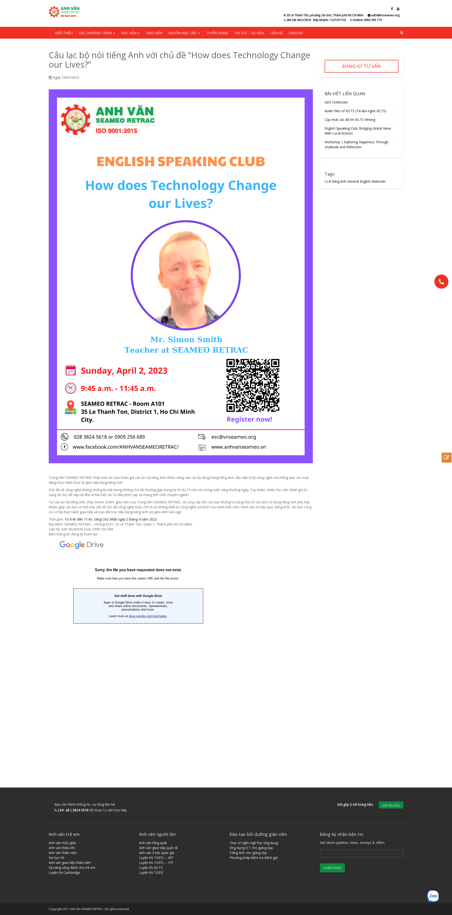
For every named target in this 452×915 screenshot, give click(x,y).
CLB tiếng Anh (335, 181)
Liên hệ (276, 33)
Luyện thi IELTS (151, 867)
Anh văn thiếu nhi (62, 847)
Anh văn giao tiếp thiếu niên (70, 862)
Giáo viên (154, 33)
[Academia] (65, 12)
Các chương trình (96, 33)
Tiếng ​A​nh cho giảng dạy (248, 852)
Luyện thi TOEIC (151, 872)
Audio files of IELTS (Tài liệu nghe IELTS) (355, 111)
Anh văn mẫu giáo (62, 843)
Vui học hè (56, 857)
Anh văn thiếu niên (63, 852)
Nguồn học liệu (183, 33)
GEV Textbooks (336, 102)
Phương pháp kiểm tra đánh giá (254, 857)
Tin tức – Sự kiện (249, 33)
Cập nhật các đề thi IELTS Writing (350, 119)
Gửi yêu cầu (391, 806)
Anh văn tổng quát (153, 843)
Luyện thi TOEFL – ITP (156, 862)
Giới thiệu (64, 33)
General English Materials (366, 181)
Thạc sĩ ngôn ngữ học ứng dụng (254, 843)
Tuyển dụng (217, 33)
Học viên (129, 33)
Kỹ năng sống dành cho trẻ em (72, 867)
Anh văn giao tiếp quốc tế (158, 847)
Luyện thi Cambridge (64, 872)
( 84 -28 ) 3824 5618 (73, 810)
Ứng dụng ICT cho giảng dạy (251, 847)
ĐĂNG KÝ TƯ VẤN (361, 66)
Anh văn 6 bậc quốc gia (156, 852)
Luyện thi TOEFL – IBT (156, 857)
